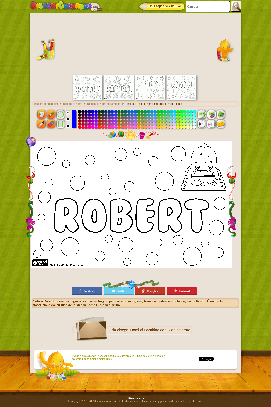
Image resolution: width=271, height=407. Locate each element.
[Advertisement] (135, 43)
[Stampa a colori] (211, 124)
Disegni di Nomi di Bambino (103, 103)
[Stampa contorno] (202, 124)
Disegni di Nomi (72, 103)
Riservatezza (136, 398)
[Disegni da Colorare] (66, 6)
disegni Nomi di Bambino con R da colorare (153, 330)
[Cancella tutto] (211, 114)
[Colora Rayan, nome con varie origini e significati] (181, 98)
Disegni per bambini (46, 103)
